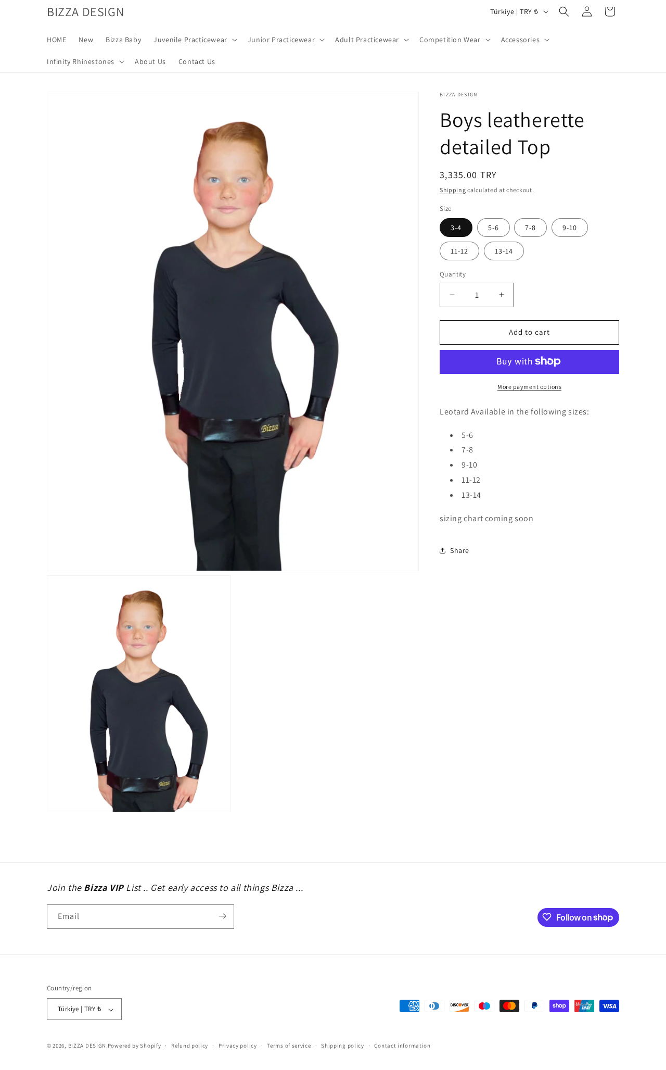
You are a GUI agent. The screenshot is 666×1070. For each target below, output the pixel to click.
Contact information (402, 1046)
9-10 (569, 227)
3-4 (456, 227)
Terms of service (289, 1046)
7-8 (530, 227)
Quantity (453, 274)
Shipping (453, 190)
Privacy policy (238, 1046)
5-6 (493, 227)
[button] (194, 40)
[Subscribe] (222, 916)
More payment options (529, 386)
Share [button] (459, 550)
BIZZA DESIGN (87, 1046)
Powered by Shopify (134, 1046)
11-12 (459, 251)
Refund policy (189, 1046)
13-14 (504, 251)
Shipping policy (342, 1046)
